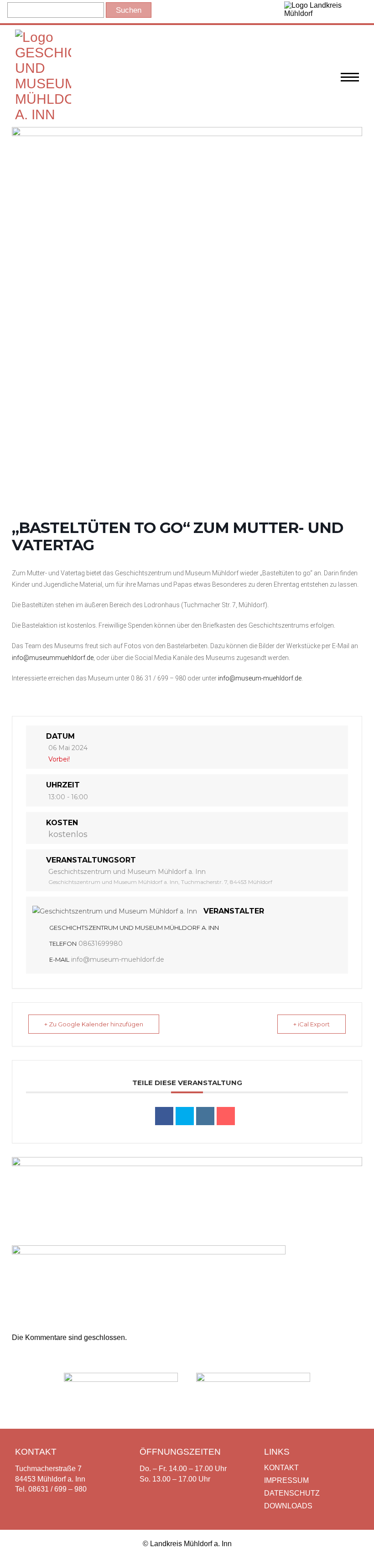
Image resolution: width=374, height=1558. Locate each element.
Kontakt (281, 1468)
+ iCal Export (311, 1024)
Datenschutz (292, 1493)
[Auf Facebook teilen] (164, 1116)
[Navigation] (350, 82)
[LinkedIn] (205, 1116)
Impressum (286, 1480)
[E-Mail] (226, 1116)
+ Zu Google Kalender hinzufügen (93, 1024)
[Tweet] (185, 1116)
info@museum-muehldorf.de (259, 678)
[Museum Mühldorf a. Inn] (43, 114)
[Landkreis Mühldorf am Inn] (321, 11)
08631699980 (100, 943)
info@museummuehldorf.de (53, 657)
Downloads (288, 1506)
